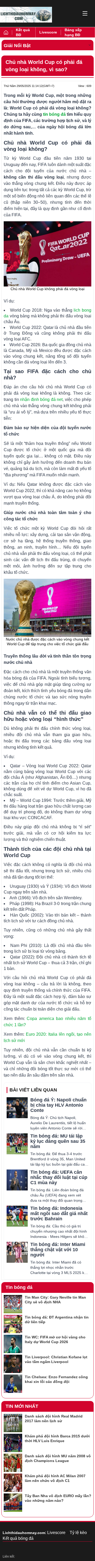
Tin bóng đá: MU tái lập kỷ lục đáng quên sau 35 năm (57, 1141)
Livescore (48, 32)
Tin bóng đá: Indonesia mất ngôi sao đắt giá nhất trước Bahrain (59, 1213)
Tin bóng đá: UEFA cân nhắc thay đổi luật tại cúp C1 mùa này (58, 1177)
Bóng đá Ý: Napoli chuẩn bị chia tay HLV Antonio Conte (58, 1105)
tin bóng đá (54, 114)
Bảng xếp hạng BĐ (73, 32)
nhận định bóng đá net (41, 399)
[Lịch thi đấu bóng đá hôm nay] (26, 14)
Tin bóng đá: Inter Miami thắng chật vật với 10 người (57, 1249)
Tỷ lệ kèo (78, 1532)
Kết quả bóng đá (18, 1538)
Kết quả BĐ (23, 32)
